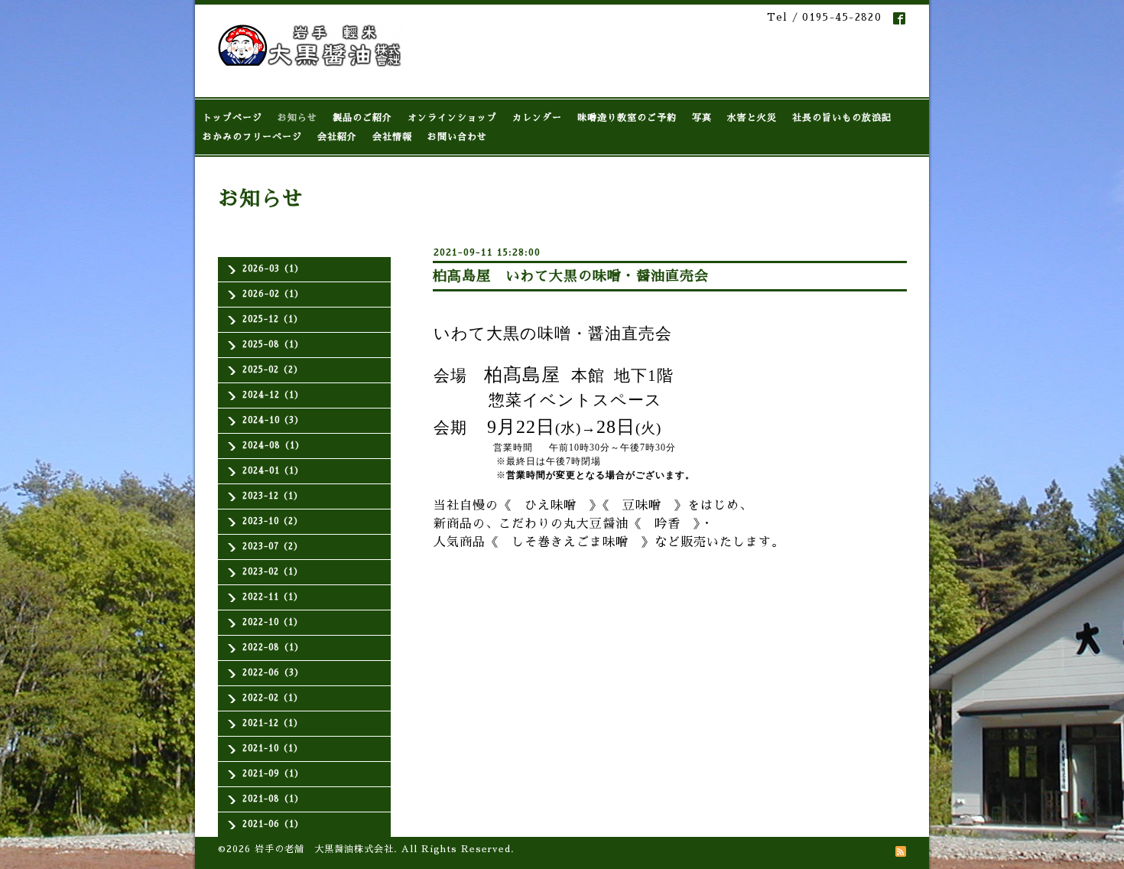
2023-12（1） (272, 496)
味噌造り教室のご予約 (627, 117)
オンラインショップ (452, 117)
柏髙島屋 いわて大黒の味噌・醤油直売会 (571, 276)
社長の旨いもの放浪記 (842, 117)
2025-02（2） (272, 370)
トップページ (232, 117)
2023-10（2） (272, 521)
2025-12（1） (272, 319)
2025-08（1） (273, 344)
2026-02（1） (273, 294)
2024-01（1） (273, 471)
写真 (702, 117)
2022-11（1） (272, 597)
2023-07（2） (272, 546)
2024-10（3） (273, 420)
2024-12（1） (273, 395)
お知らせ (297, 117)
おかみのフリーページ (252, 137)
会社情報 (392, 137)
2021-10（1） (272, 748)
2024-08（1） (273, 445)
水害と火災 (752, 117)
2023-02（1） (272, 572)
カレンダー (537, 117)
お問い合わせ (457, 137)
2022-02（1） (272, 698)
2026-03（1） (273, 269)
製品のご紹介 (362, 117)
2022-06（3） (273, 673)
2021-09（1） (273, 774)
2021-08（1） (273, 799)
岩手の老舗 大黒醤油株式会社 (324, 849)
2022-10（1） (272, 622)
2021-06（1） (273, 824)
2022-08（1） (273, 647)
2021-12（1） (272, 723)
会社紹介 (337, 137)
